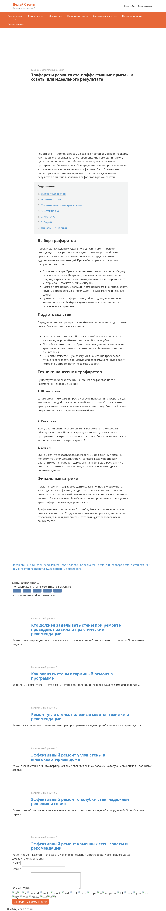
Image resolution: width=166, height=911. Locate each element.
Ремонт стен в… (15, 16)
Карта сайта (129, 6)
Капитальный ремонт (77, 16)
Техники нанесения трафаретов (61, 205)
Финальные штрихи (54, 228)
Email (16, 869)
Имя (16, 863)
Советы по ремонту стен (105, 16)
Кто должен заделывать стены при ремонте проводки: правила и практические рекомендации (76, 629)
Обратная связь (145, 6)
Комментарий (21, 888)
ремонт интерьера (110, 565)
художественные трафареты (64, 568)
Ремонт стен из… (36, 16)
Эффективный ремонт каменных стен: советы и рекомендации (79, 846)
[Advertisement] (83, 47)
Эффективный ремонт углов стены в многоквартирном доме (68, 757)
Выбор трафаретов (53, 193)
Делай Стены (23, 4)
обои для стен (70, 565)
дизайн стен (35, 565)
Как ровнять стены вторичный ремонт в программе (72, 676)
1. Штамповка (50, 211)
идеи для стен (52, 565)
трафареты (37, 568)
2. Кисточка (48, 216)
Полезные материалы (133, 16)
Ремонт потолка (15, 24)
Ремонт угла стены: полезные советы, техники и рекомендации (80, 716)
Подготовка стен (52, 199)
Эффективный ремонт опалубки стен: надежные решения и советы (80, 801)
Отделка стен (55, 16)
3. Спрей (46, 222)
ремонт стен (131, 565)
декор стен (19, 565)
